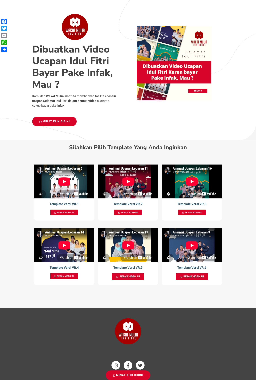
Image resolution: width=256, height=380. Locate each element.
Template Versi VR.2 (127, 204)
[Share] (4, 49)
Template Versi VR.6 (191, 267)
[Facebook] (4, 21)
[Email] (4, 35)
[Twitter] (4, 28)
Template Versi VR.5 (127, 267)
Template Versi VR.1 (64, 204)
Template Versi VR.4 (64, 267)
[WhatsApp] (4, 42)
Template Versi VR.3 (191, 204)
